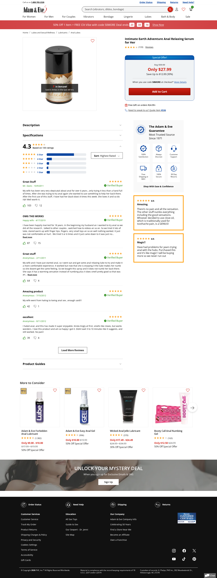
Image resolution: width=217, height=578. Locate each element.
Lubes (148, 16)
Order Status (146, 2)
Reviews (149, 47)
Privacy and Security (31, 539)
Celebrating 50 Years (120, 524)
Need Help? (188, 2)
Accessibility (27, 555)
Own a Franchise (118, 539)
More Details (180, 82)
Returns (174, 2)
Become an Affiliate (119, 534)
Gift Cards (26, 560)
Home (25, 32)
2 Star (40, 168)
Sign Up (108, 482)
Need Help (78, 504)
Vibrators (88, 16)
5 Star (40, 154)
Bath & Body (168, 16)
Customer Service (29, 519)
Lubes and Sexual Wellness (43, 32)
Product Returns (29, 529)
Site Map (70, 534)
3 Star (40, 163)
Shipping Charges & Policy (34, 534)
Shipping (161, 2)
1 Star (40, 172)
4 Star (40, 159)
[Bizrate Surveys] (192, 521)
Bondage (109, 16)
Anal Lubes (75, 32)
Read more (27, 237)
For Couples (68, 16)
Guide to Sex (72, 524)
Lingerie (128, 16)
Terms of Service (29, 549)
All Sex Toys (71, 519)
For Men (49, 16)
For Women (29, 16)
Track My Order (28, 524)
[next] (192, 407)
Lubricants (62, 32)
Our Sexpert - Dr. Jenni (77, 529)
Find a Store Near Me (120, 529)
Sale (188, 16)
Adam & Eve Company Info (123, 519)
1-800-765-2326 (37, 2)
